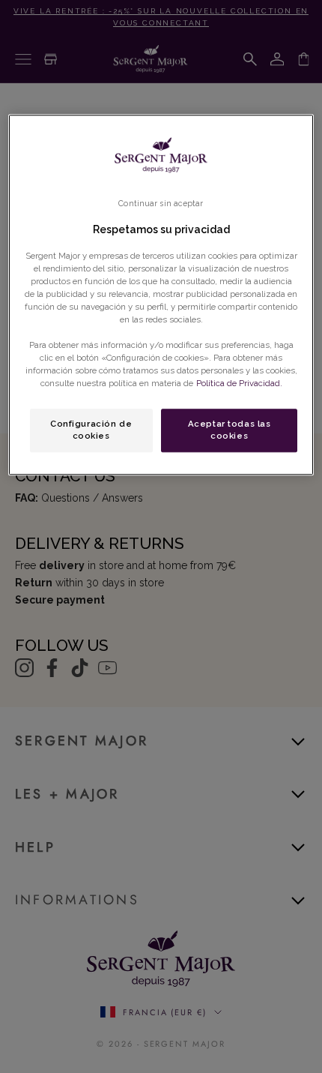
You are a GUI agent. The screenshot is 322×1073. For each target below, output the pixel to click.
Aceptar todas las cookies (229, 429)
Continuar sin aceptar (160, 203)
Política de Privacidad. (239, 383)
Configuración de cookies (91, 429)
